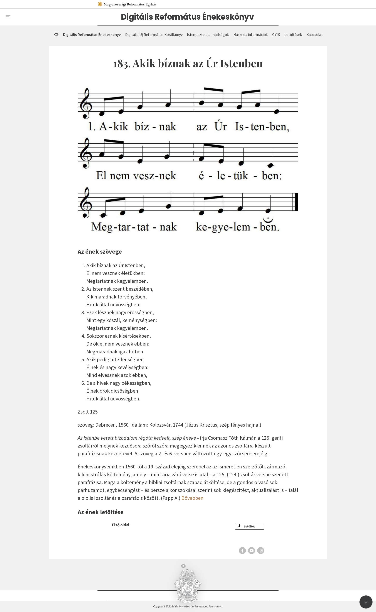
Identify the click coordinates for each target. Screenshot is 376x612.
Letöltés (249, 526)
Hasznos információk (250, 34)
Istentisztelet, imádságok (208, 34)
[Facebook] (242, 550)
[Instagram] (260, 550)
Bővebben (192, 498)
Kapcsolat (314, 34)
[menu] (8, 16)
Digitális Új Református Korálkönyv (154, 34)
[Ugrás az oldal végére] (366, 602)
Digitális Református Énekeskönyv (187, 17)
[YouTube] (251, 550)
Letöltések (293, 34)
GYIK (276, 34)
